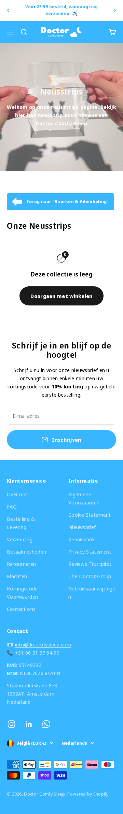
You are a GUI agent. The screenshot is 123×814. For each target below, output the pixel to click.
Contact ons (21, 608)
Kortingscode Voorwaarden (22, 592)
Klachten (17, 576)
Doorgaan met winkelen (61, 295)
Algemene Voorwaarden (83, 498)
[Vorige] (8, 10)
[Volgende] (115, 10)
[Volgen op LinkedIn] (28, 724)
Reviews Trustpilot (89, 563)
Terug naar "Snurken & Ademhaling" (67, 201)
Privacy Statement (89, 551)
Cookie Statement (89, 514)
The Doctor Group (89, 576)
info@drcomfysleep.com (43, 644)
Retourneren (21, 563)
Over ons (17, 494)
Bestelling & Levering (21, 522)
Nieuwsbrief (82, 527)
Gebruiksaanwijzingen (91, 592)
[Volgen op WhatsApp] (46, 724)
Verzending (19, 539)
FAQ (12, 506)
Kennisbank (81, 539)
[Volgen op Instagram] (11, 724)
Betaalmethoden (26, 551)
